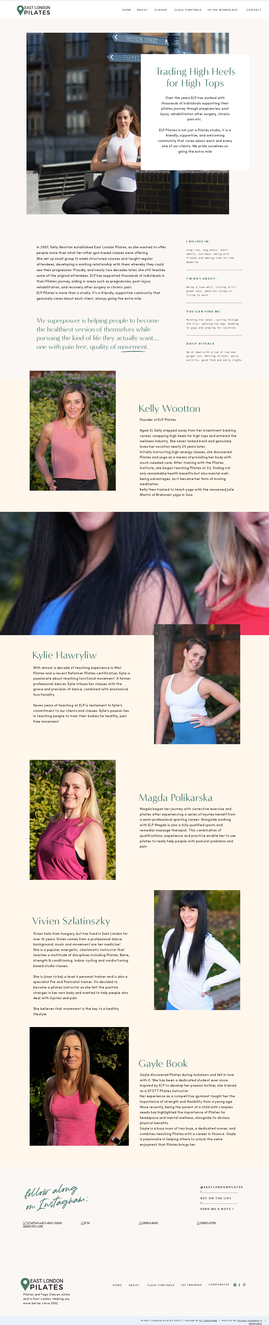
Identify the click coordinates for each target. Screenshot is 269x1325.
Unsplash (255, 1323)
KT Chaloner (208, 1320)
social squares (248, 1320)
